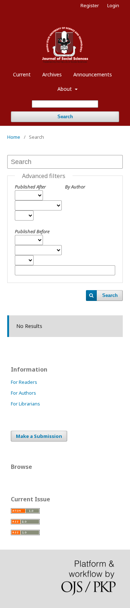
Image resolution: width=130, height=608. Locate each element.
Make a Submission (39, 436)
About (65, 88)
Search (65, 116)
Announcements (92, 74)
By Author (75, 186)
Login (113, 5)
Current (22, 74)
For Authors (23, 393)
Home (13, 137)
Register (90, 5)
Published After (30, 186)
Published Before (32, 231)
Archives (52, 74)
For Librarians (25, 403)
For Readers (24, 382)
